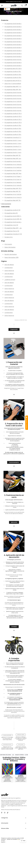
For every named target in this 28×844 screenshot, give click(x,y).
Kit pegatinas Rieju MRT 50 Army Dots (16, 200)
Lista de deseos (9, 265)
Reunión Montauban (11, 254)
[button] (7, 8)
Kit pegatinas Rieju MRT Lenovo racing (16, 158)
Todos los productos (6, 203)
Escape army (9, 237)
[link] (7, 735)
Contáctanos (9, 268)
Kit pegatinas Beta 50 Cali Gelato (15, 68)
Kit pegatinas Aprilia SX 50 (12, 210)
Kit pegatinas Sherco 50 (12, 231)
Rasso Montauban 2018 (11, 257)
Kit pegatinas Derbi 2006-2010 (14, 216)
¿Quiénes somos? (10, 280)
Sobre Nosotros (9, 270)
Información (8, 244)
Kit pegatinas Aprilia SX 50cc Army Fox (16, 131)
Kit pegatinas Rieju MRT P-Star (14, 86)
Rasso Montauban (10, 247)
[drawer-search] (22, 5)
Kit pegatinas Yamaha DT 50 (13, 234)
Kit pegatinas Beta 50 (11, 213)
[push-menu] (2, 5)
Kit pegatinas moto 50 (11, 225)
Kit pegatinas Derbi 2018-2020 (14, 219)
